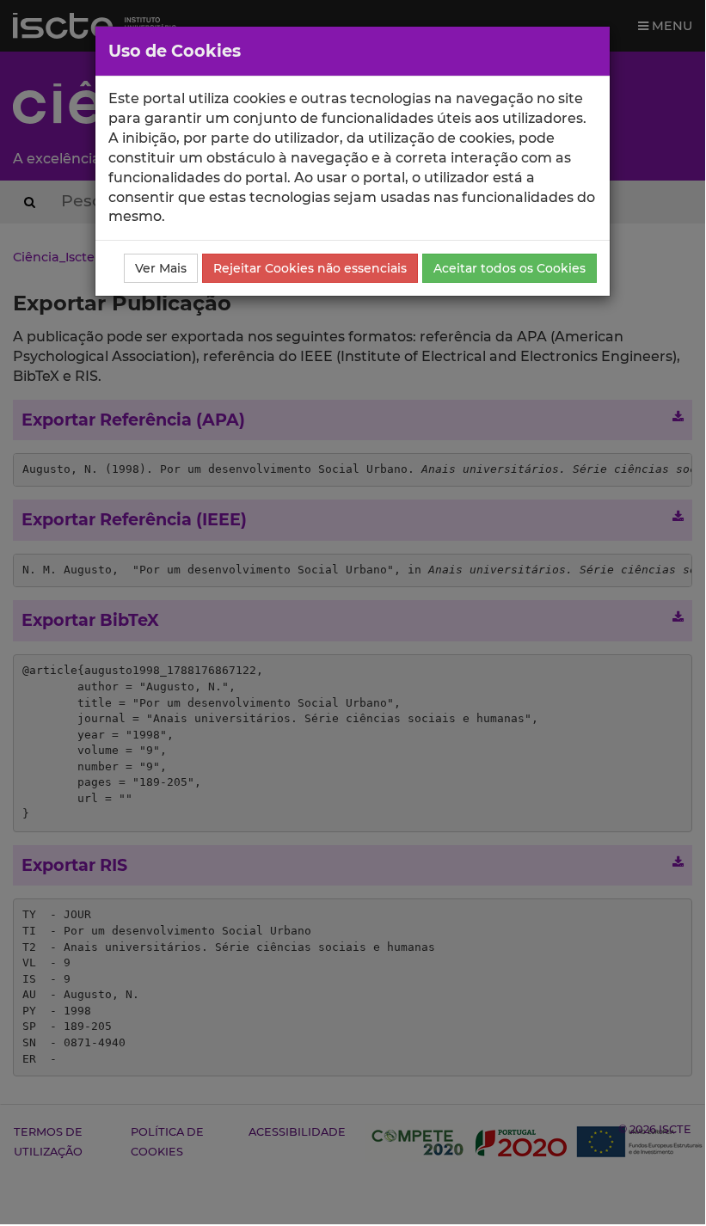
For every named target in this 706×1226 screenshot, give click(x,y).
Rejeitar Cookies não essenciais (310, 268)
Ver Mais (161, 268)
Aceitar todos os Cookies (509, 268)
